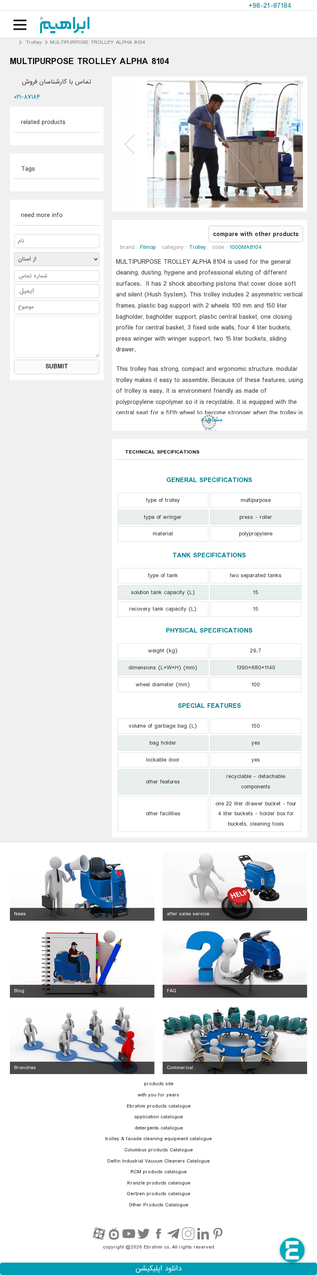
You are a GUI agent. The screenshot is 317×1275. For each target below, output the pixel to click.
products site (158, 1084)
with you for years (158, 1095)
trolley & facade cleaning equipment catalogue (158, 1139)
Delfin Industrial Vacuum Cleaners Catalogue (158, 1161)
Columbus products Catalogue (158, 1150)
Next (288, 144)
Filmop (148, 247)
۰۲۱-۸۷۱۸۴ (27, 97)
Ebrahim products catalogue (159, 1106)
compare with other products (255, 234)
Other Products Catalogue (158, 1205)
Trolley (34, 42)
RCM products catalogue (158, 1172)
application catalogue (158, 1117)
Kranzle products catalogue (158, 1183)
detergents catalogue (159, 1128)
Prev (130, 144)
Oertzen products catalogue (158, 1194)
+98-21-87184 (271, 6)
